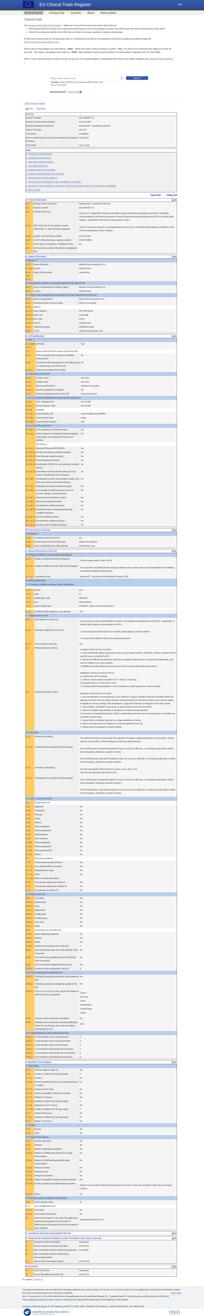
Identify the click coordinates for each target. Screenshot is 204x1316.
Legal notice (176, 1293)
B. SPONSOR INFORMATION (38, 158)
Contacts (76, 12)
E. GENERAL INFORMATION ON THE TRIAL (45, 174)
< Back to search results (34, 103)
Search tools (73, 92)
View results (84, 145)
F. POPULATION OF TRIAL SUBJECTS (41, 178)
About (90, 12)
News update (108, 12)
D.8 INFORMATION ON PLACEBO (40, 170)
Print (30, 109)
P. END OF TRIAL (33, 190)
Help (180, 4)
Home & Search (34, 12)
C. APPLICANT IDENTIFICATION (40, 162)
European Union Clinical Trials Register (45, 25)
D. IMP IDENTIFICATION (36, 166)
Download (41, 109)
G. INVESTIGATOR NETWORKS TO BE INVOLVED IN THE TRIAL (53, 182)
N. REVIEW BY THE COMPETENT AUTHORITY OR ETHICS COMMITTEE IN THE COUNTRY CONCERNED (71, 186)
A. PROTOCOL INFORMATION (39, 154)
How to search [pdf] (58, 85)
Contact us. (39, 1279)
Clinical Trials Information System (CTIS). (41, 42)
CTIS (107, 1296)
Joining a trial (56, 12)
